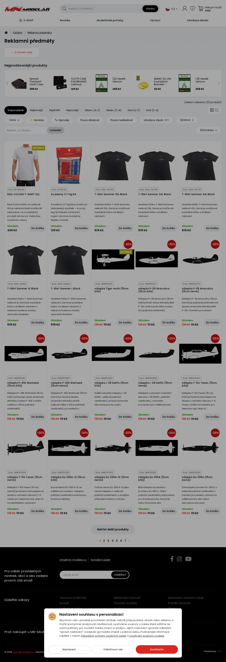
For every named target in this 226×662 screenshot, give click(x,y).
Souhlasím (157, 649)
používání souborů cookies (146, 636)
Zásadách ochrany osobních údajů (103, 636)
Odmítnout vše (113, 649)
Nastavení (69, 649)
